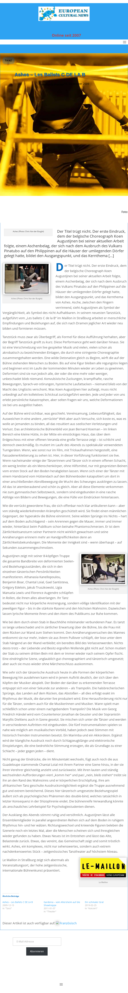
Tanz (8, 60)
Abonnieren (37, 951)
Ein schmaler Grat (94, 902)
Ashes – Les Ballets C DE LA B (17, 902)
